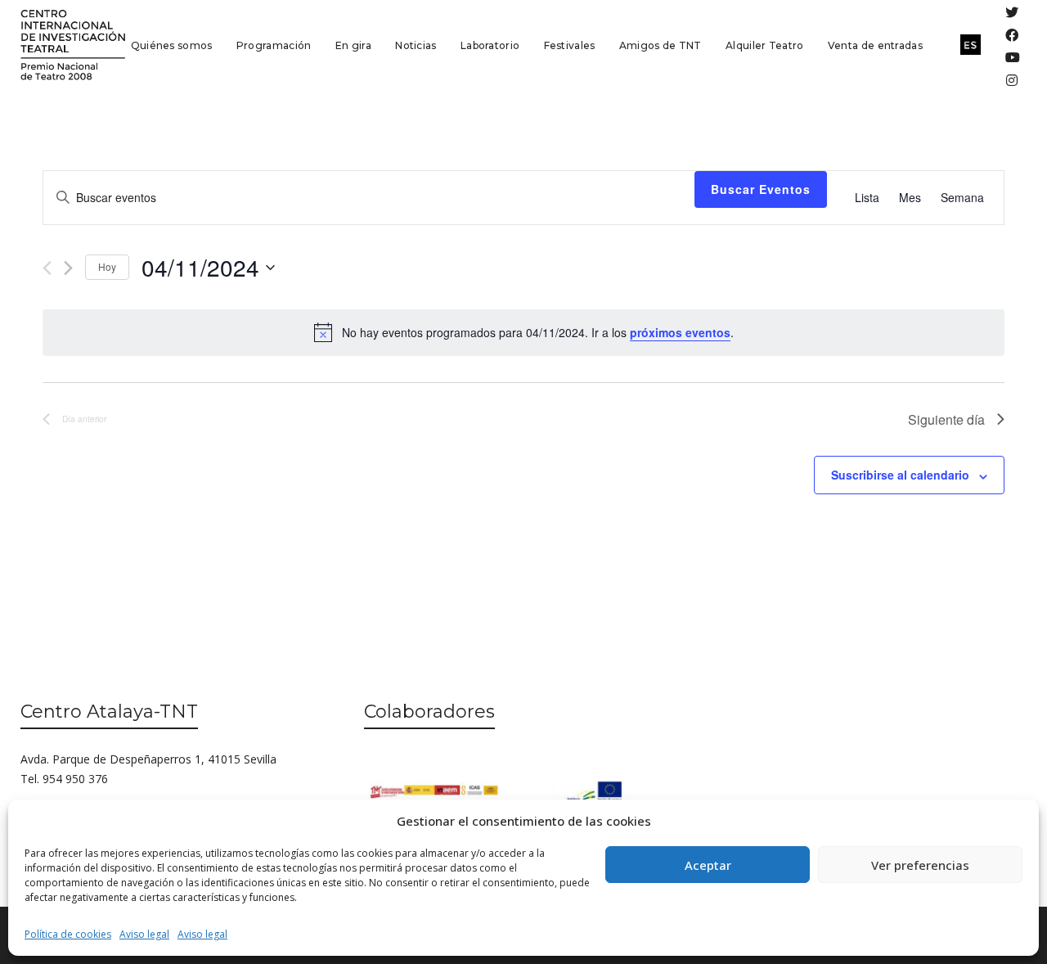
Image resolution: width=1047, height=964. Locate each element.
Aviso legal (144, 934)
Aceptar (708, 865)
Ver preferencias (920, 865)
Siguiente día (946, 419)
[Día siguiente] (68, 268)
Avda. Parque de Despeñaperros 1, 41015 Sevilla (148, 759)
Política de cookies (68, 934)
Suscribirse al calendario (900, 474)
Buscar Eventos (761, 189)
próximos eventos (680, 332)
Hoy (107, 266)
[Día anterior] (47, 268)
